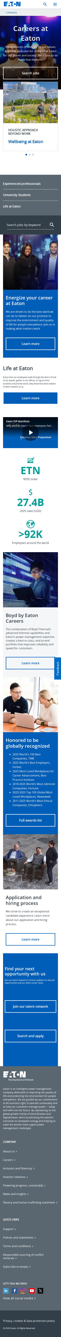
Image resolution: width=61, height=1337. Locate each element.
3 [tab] (33, 155)
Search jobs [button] (30, 73)
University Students (17, 195)
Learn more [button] (30, 398)
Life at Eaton (12, 206)
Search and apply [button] (30, 1036)
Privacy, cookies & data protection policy (29, 1321)
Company (11, 12)
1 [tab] (26, 155)
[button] (30, 344)
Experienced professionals (22, 184)
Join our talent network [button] (30, 1006)
